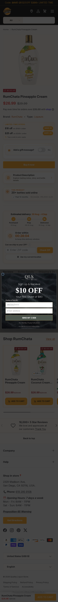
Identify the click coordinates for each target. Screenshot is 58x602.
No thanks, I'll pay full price (29, 323)
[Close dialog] (3, 274)
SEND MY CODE (29, 317)
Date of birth (11, 300)
